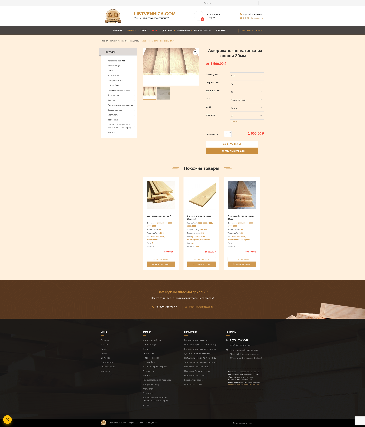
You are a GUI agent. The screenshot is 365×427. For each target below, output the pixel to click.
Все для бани (113, 85)
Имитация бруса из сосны (197, 371)
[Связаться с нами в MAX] (120, 3)
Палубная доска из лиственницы (200, 357)
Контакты (221, 30)
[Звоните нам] (105, 3)
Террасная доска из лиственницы (201, 362)
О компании (183, 30)
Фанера (111, 100)
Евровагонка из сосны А (159, 216)
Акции (155, 30)
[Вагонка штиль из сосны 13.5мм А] (201, 195)
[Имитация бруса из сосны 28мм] (242, 195)
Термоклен (113, 119)
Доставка (168, 30)
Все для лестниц (115, 110)
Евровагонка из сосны (195, 375)
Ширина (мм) (212, 82)
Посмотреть (162, 259)
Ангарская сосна (115, 80)
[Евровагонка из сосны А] (161, 195)
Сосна (110, 70)
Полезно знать (108, 366)
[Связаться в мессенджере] (7, 419)
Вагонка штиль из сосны (196, 340)
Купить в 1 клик (162, 264)
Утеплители (113, 114)
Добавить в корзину (233, 151)
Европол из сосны (193, 384)
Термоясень (113, 95)
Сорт (208, 107)
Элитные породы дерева (119, 90)
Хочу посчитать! (232, 144)
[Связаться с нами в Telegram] (110, 3)
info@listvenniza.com (253, 18)
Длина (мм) (212, 74)
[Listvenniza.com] (104, 422)
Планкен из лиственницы (196, 366)
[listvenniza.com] (113, 16)
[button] (195, 52)
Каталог (131, 30)
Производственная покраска (120, 105)
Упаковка (210, 115)
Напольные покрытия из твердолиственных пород (119, 126)
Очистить (234, 121)
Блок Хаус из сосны (193, 380)
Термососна (113, 75)
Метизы (111, 132)
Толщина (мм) (213, 90)
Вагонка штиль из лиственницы (200, 349)
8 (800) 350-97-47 (253, 14)
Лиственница (114, 65)
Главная (117, 30)
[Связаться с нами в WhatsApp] (115, 3)
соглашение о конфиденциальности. (244, 384)
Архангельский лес (116, 60)
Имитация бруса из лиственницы (200, 344)
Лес (208, 99)
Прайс (144, 30)
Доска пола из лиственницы (198, 353)
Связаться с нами (251, 30)
